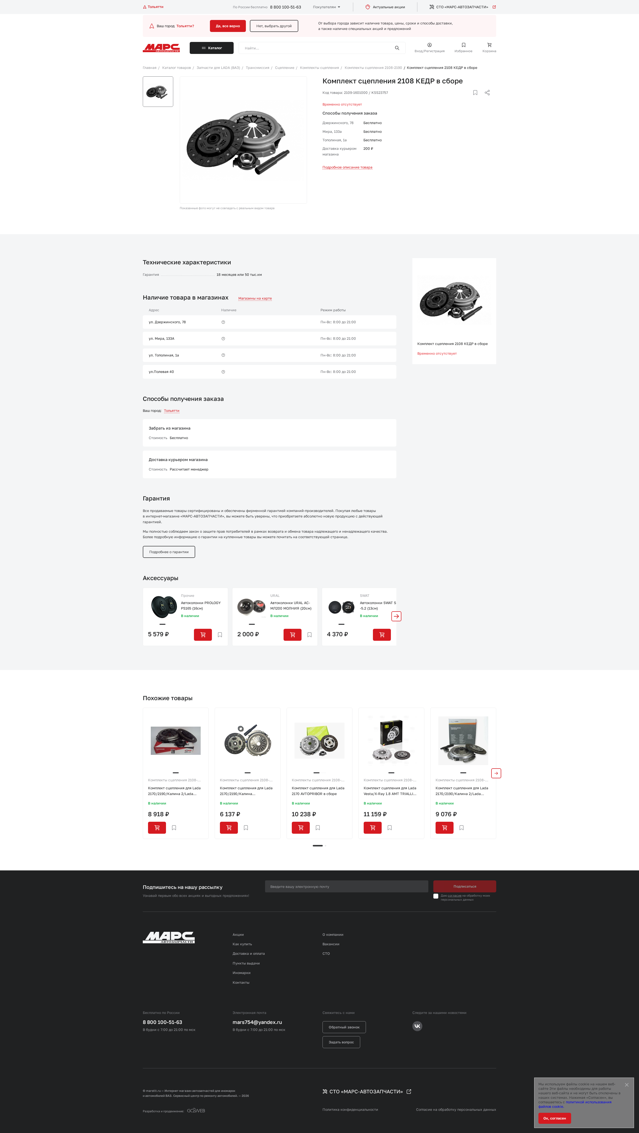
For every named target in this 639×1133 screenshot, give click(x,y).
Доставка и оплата (249, 953)
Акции (238, 934)
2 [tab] (325, 845)
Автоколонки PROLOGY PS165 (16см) (201, 605)
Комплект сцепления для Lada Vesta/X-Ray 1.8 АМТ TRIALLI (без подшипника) (390, 791)
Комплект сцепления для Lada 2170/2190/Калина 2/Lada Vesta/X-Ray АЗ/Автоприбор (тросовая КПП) (462, 791)
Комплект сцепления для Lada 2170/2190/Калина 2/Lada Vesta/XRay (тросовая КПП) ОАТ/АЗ (174, 791)
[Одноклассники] (477, 99)
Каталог (215, 48)
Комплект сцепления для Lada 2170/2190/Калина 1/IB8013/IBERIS (246, 791)
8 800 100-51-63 (285, 6)
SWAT (364, 595)
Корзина (489, 51)
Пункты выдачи (246, 963)
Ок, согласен (554, 1118)
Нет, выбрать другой (274, 26)
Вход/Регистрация (430, 51)
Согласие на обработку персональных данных (456, 1109)
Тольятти (171, 410)
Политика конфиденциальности (350, 1109)
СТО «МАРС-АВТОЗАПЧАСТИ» (462, 7)
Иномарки (242, 973)
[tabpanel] (176, 773)
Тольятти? (185, 26)
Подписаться (465, 886)
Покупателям (324, 7)
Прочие (187, 595)
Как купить (242, 944)
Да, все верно (228, 26)
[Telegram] (462, 99)
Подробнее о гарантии (169, 552)
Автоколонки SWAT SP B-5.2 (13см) (381, 605)
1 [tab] (318, 845)
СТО (326, 953)
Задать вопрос (341, 1042)
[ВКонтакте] (470, 99)
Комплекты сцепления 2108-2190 (172, 780)
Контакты (241, 982)
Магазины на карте (255, 298)
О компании (332, 934)
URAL (275, 595)
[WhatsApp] (485, 99)
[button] (396, 616)
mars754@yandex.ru (257, 1022)
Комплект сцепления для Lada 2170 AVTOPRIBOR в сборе (318, 791)
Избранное (464, 51)
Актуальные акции (389, 7)
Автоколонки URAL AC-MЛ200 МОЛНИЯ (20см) (291, 605)
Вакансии (330, 944)
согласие (455, 895)
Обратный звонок (344, 1027)
